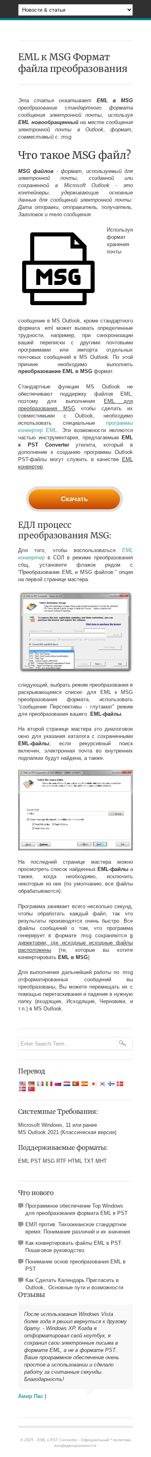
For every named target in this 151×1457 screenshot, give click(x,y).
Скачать (74, 499)
